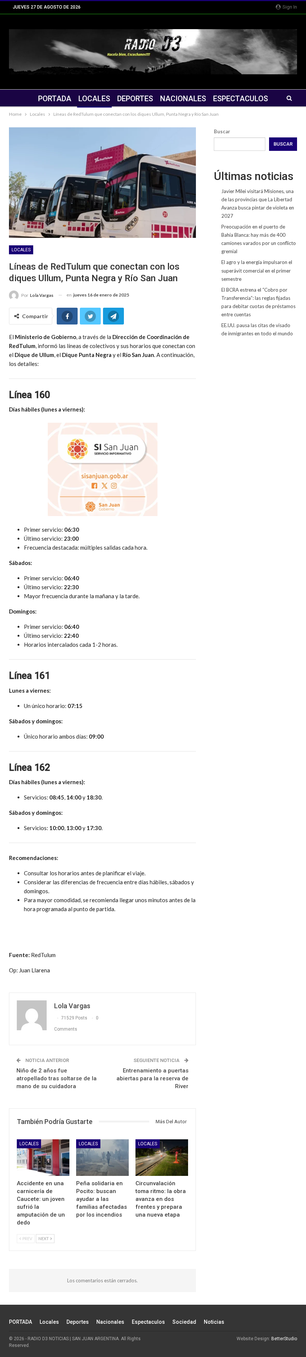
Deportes (135, 98)
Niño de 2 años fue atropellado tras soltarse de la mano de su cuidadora (56, 1078)
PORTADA (54, 98)
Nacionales (183, 98)
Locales (94, 98)
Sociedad (184, 1322)
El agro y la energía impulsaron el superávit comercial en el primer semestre (256, 270)
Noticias (214, 1322)
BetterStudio (284, 1338)
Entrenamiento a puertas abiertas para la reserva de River (152, 1078)
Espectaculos (240, 98)
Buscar (222, 131)
